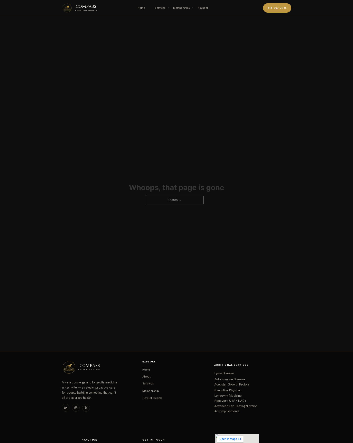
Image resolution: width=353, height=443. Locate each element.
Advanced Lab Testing (230, 406)
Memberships (181, 8)
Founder (203, 8)
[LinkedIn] (65, 408)
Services (160, 8)
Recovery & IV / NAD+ (230, 401)
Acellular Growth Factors (232, 384)
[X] (86, 408)
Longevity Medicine (228, 395)
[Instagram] (76, 408)
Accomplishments (226, 411)
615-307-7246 (277, 8)
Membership (150, 391)
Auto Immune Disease (229, 379)
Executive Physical (227, 390)
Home (141, 8)
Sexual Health (152, 398)
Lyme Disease (224, 373)
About (146, 376)
